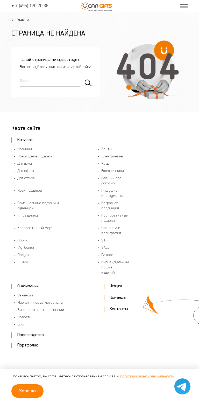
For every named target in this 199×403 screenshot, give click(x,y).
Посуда (23, 255)
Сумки (22, 262)
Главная (23, 20)
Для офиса (25, 171)
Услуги (116, 286)
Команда (118, 297)
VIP (103, 240)
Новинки (24, 149)
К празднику (27, 216)
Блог (21, 324)
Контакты (119, 309)
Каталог (25, 140)
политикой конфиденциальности (147, 376)
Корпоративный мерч (35, 228)
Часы (105, 164)
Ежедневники (112, 171)
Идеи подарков (29, 191)
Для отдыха (26, 178)
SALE (105, 248)
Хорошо (27, 391)
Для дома (24, 164)
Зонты (106, 149)
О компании (28, 286)
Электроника (112, 156)
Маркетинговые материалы (39, 303)
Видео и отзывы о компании (40, 310)
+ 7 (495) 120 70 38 (29, 6)
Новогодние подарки (34, 156)
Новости (24, 317)
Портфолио (27, 345)
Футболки (25, 248)
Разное (107, 255)
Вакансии (25, 295)
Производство (30, 335)
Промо (22, 240)
